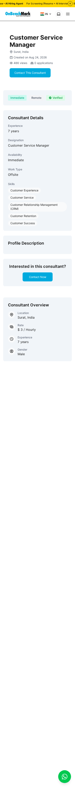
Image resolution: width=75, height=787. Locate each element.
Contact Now (37, 277)
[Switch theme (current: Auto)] (58, 14)
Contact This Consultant (30, 72)
